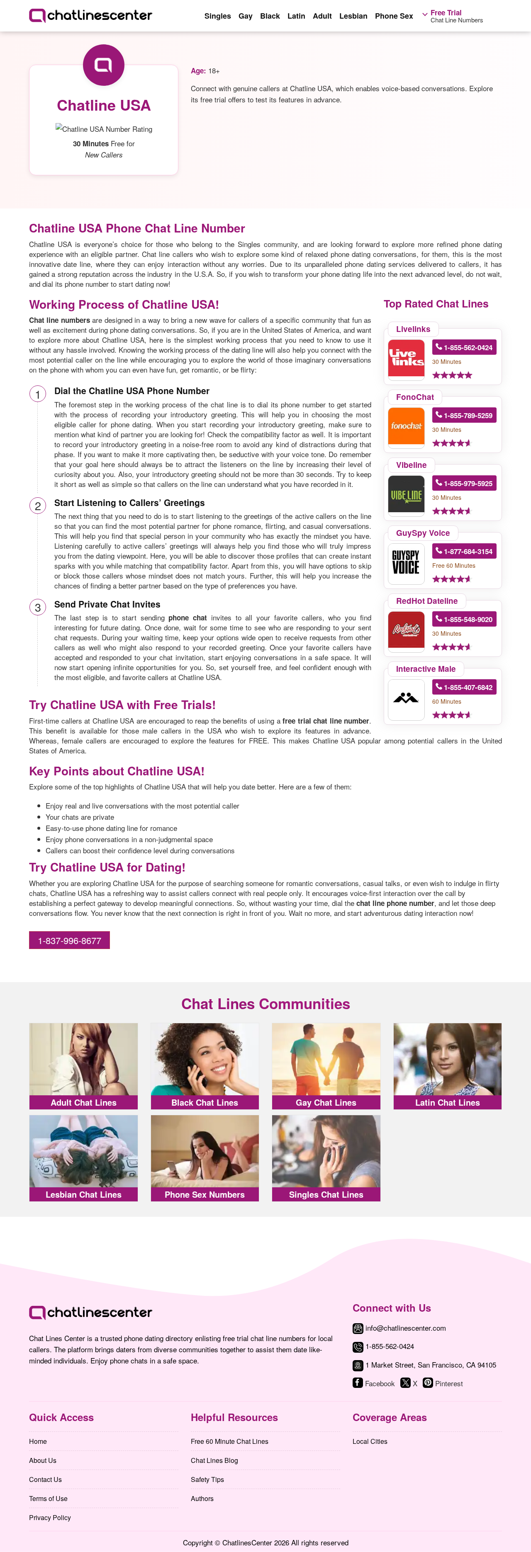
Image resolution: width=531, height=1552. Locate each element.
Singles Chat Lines (326, 1194)
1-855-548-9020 (468, 619)
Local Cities (370, 1441)
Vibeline (411, 464)
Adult (322, 15)
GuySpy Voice (423, 532)
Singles (218, 15)
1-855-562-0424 (468, 347)
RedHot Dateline (427, 600)
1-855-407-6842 (468, 687)
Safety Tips (207, 1479)
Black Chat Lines (204, 1102)
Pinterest (449, 1383)
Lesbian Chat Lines (84, 1194)
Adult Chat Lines (84, 1102)
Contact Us (45, 1479)
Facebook (380, 1383)
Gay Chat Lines (326, 1102)
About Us (42, 1460)
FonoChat (415, 396)
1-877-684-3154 (468, 551)
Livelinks (413, 328)
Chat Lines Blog (214, 1460)
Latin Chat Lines (447, 1102)
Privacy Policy (50, 1517)
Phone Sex (394, 15)
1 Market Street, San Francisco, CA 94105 (430, 1364)
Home (38, 1441)
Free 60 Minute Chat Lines (229, 1441)
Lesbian (353, 15)
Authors (202, 1498)
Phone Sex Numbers (205, 1194)
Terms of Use (48, 1498)
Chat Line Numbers (457, 16)
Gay (246, 15)
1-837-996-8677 (69, 940)
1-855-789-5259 (468, 415)
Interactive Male (426, 668)
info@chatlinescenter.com (404, 1327)
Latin (296, 15)
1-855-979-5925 (468, 483)
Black (270, 15)
